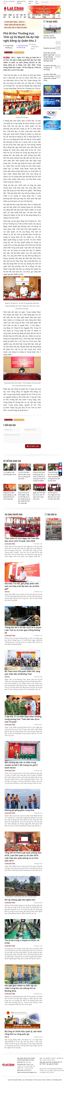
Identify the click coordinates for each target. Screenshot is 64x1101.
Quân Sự (21, 22)
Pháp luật (54, 16)
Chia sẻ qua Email (19, 52)
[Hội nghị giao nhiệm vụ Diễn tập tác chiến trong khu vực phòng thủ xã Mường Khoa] (22, 974)
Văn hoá (17, 16)
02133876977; (28, 1070)
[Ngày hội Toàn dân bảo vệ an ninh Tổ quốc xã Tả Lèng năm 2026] (39, 487)
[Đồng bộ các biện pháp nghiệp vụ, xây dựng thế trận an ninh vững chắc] (9, 487)
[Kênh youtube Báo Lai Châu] (60, 467)
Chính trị (10, 16)
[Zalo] (60, 470)
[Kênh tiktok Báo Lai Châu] (60, 474)
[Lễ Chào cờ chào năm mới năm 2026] (52, 29)
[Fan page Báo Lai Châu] (60, 464)
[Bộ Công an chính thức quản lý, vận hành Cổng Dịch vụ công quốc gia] (22, 1020)
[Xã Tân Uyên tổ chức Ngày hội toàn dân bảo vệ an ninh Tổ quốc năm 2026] (54, 487)
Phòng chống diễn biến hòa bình (14, 25)
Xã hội (14, 16)
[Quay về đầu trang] (60, 1096)
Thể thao (29, 16)
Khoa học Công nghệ (36, 16)
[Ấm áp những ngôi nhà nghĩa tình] (22, 886)
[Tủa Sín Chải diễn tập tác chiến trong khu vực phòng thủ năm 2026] (24, 467)
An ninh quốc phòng (46, 16)
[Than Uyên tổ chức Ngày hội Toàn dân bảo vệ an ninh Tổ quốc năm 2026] (22, 527)
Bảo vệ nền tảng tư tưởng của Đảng (15, 27)
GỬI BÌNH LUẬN (34, 446)
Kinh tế (21, 16)
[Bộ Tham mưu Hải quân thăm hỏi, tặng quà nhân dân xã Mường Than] (22, 660)
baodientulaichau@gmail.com (29, 1072)
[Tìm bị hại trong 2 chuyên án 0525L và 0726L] (22, 929)
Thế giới (25, 16)
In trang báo (9, 52)
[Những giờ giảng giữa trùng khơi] (22, 799)
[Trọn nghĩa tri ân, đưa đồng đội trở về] (9, 467)
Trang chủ (5, 16)
